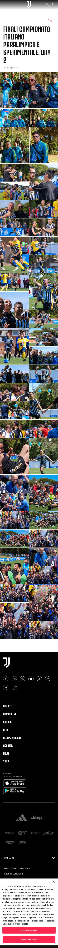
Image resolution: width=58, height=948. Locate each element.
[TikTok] (47, 678)
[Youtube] (31, 678)
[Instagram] (14, 678)
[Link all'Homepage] (29, 4)
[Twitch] (14, 687)
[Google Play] (14, 790)
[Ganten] (22, 842)
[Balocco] (10, 842)
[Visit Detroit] (48, 833)
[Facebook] (5, 678)
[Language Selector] (53, 859)
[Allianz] (10, 833)
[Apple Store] (14, 783)
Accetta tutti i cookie (29, 930)
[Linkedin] (5, 687)
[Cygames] (35, 833)
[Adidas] (21, 818)
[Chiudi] (53, 881)
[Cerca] (47, 5)
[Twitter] (39, 678)
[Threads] (22, 678)
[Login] (53, 5)
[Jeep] (36, 818)
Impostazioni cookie (29, 939)
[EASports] (22, 833)
